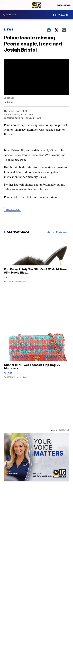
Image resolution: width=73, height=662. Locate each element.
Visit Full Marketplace (58, 232)
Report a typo (13, 209)
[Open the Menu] (6, 5)
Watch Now (63, 5)
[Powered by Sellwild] (64, 430)
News (8, 29)
